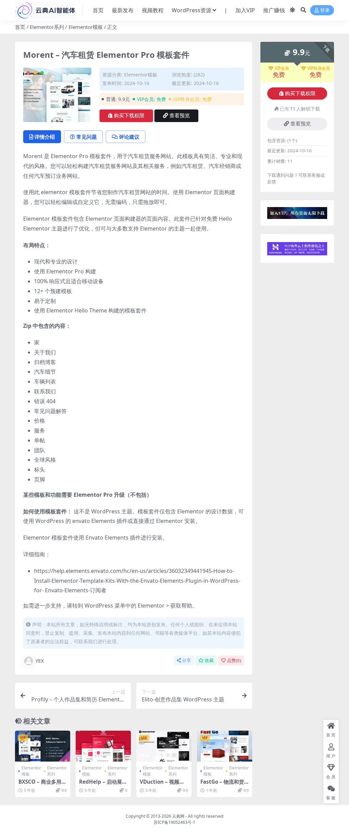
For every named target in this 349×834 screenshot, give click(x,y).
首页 (98, 10)
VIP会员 (282, 68)
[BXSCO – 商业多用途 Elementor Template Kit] (42, 746)
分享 (186, 660)
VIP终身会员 (318, 68)
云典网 (178, 816)
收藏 (209, 660)
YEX (39, 660)
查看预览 (179, 115)
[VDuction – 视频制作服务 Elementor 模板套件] (164, 746)
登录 (325, 10)
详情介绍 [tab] (44, 136)
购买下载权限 (129, 115)
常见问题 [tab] (86, 136)
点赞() (234, 660)
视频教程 (153, 10)
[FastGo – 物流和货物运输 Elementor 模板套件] (224, 746)
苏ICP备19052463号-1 (174, 822)
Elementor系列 (47, 26)
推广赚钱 (274, 10)
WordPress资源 (191, 10)
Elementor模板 (86, 26)
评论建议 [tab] (129, 136)
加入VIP (245, 10)
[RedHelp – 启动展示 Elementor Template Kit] (103, 746)
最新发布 (123, 10)
